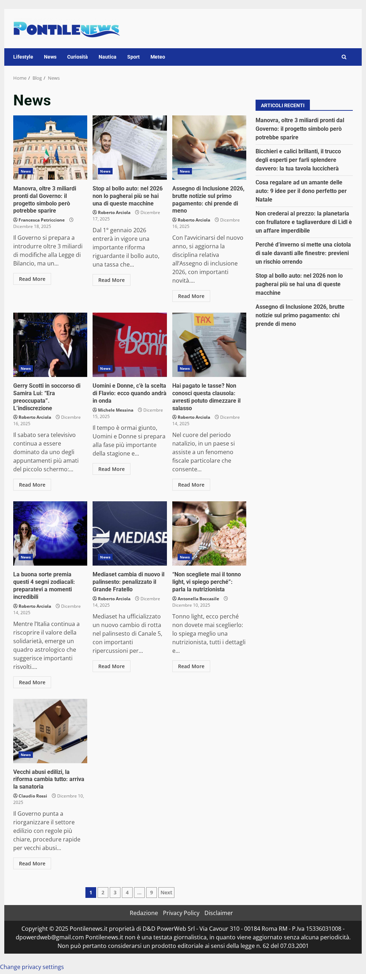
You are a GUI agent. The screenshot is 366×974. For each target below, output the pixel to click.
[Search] (344, 57)
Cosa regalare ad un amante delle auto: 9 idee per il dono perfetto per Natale (301, 191)
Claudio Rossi (33, 796)
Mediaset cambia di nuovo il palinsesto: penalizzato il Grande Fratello (130, 533)
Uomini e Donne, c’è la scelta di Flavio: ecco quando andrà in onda (130, 345)
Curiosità (77, 57)
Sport (133, 57)
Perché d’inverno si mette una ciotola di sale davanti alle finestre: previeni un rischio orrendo (303, 253)
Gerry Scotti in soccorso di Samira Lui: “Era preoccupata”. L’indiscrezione (50, 345)
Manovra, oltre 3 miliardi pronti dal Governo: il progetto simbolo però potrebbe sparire (50, 147)
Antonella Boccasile (198, 599)
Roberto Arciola (114, 212)
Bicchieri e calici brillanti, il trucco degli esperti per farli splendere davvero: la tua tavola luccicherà (298, 160)
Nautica (108, 57)
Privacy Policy (181, 913)
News (50, 57)
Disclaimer (218, 913)
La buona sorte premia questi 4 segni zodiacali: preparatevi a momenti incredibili (50, 533)
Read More (32, 278)
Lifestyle (23, 57)
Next (166, 892)
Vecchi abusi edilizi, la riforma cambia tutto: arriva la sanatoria (50, 731)
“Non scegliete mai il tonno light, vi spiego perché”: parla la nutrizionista (209, 533)
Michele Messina (115, 410)
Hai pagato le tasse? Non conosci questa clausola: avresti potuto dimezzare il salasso (209, 345)
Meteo (157, 57)
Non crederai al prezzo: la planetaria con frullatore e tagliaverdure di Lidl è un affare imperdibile (304, 222)
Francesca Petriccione (42, 220)
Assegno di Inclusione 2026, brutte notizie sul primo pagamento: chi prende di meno (209, 147)
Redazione (144, 913)
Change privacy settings (32, 967)
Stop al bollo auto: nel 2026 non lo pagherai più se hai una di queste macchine (130, 147)
